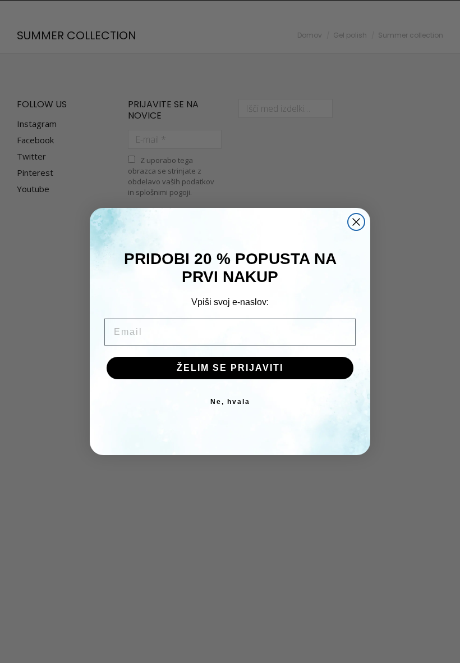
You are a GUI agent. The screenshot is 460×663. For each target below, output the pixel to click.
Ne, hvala (230, 402)
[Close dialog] (356, 222)
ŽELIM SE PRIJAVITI (230, 368)
